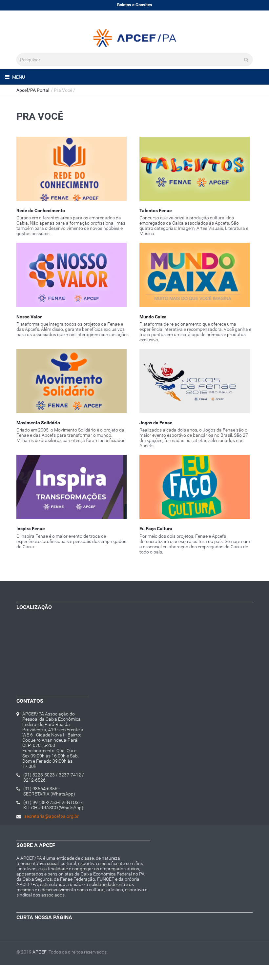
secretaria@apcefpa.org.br (51, 816)
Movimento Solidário (38, 422)
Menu (18, 77)
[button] (73, 175)
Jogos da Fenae (156, 422)
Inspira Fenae (30, 528)
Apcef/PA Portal (32, 90)
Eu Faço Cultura (155, 528)
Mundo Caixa (153, 316)
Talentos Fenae (155, 210)
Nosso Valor (29, 316)
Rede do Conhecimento (40, 210)
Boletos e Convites (134, 4)
